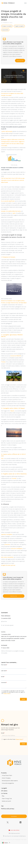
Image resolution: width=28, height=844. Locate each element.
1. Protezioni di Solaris (8, 257)
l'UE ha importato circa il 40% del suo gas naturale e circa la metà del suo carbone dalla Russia (12, 180)
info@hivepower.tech (15, 833)
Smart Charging (6, 778)
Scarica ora (20, 60)
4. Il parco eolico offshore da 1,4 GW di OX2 (13, 455)
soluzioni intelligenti (16, 548)
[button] (25, 3)
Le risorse (4, 793)
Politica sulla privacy (7, 808)
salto (14, 213)
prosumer (7, 544)
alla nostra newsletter (7, 557)
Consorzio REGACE (15, 355)
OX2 (2, 458)
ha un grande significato (8, 201)
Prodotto (4, 773)
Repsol (12, 411)
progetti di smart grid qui (8, 565)
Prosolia (14, 478)
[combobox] (6, 842)
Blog (3, 796)
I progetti (4, 788)
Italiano (6, 842)
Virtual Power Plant (7, 775)
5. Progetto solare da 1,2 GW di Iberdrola (13, 474)
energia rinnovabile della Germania (11, 211)
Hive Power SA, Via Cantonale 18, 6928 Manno (15, 836)
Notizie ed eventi (6, 801)
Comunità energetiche (8, 783)
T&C (2, 806)
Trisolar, (3, 362)
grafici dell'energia (7, 131)
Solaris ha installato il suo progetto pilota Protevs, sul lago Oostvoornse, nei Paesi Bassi (13, 301)
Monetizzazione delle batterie (10, 780)
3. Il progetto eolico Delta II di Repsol (13, 408)
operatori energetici (6, 534)
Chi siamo (4, 790)
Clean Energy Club (7, 798)
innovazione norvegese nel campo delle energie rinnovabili (12, 94)
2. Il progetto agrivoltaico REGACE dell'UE (12, 335)
